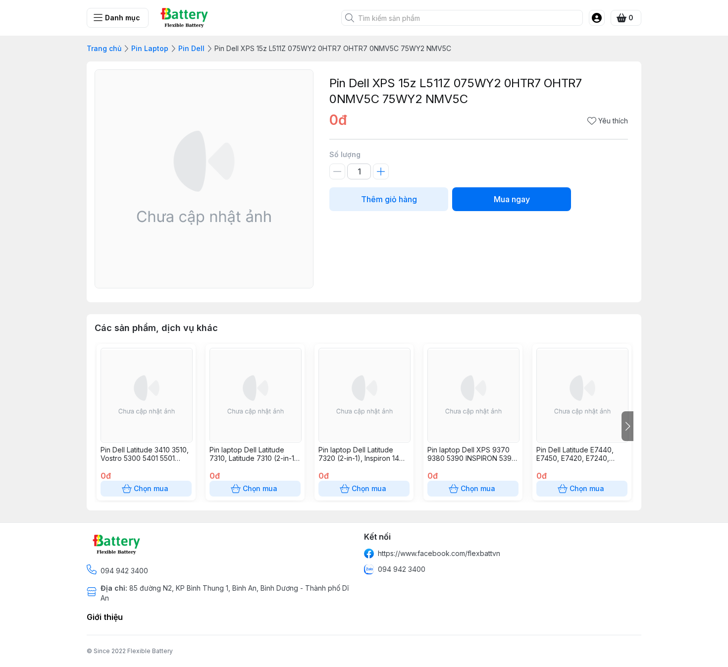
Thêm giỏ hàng (389, 199)
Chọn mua (151, 488)
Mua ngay (512, 199)
